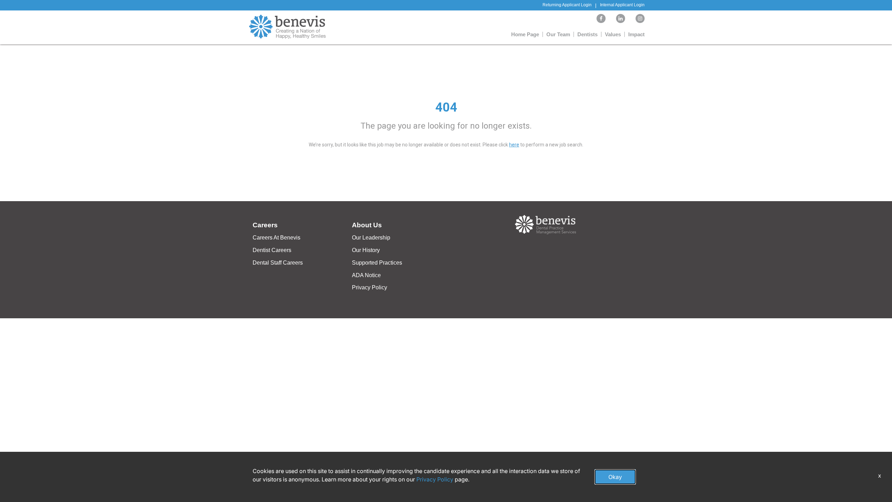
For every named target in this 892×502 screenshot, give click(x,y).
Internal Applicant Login (622, 4)
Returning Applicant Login (567, 4)
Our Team (558, 34)
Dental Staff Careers (278, 263)
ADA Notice (366, 275)
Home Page (525, 34)
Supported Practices (377, 263)
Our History (366, 250)
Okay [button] (615, 476)
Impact (636, 34)
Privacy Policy (369, 287)
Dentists (587, 34)
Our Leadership (371, 238)
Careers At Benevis (276, 238)
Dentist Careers (272, 250)
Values (613, 34)
